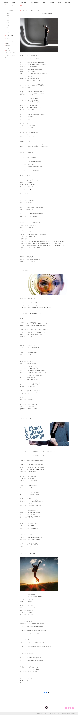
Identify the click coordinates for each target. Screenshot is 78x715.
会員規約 (73, 713)
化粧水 (8, 13)
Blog (59, 2)
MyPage (52, 2)
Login (44, 2)
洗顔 (8, 15)
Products (23, 2)
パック (8, 20)
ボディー (9, 25)
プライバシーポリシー (11, 52)
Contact (67, 2)
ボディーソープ (10, 30)
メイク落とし (10, 10)
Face (7, 8)
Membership (35, 2)
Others (7, 32)
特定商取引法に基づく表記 (65, 713)
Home (6, 2)
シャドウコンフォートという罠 (31, 10)
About (13, 2)
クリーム (9, 18)
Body (7, 22)
